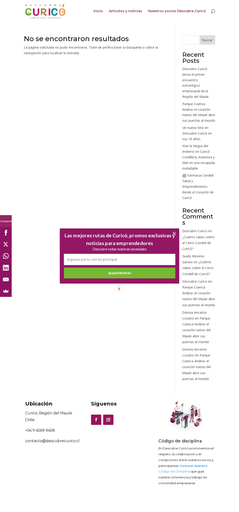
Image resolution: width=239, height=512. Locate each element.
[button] (120, 239)
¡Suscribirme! (119, 272)
